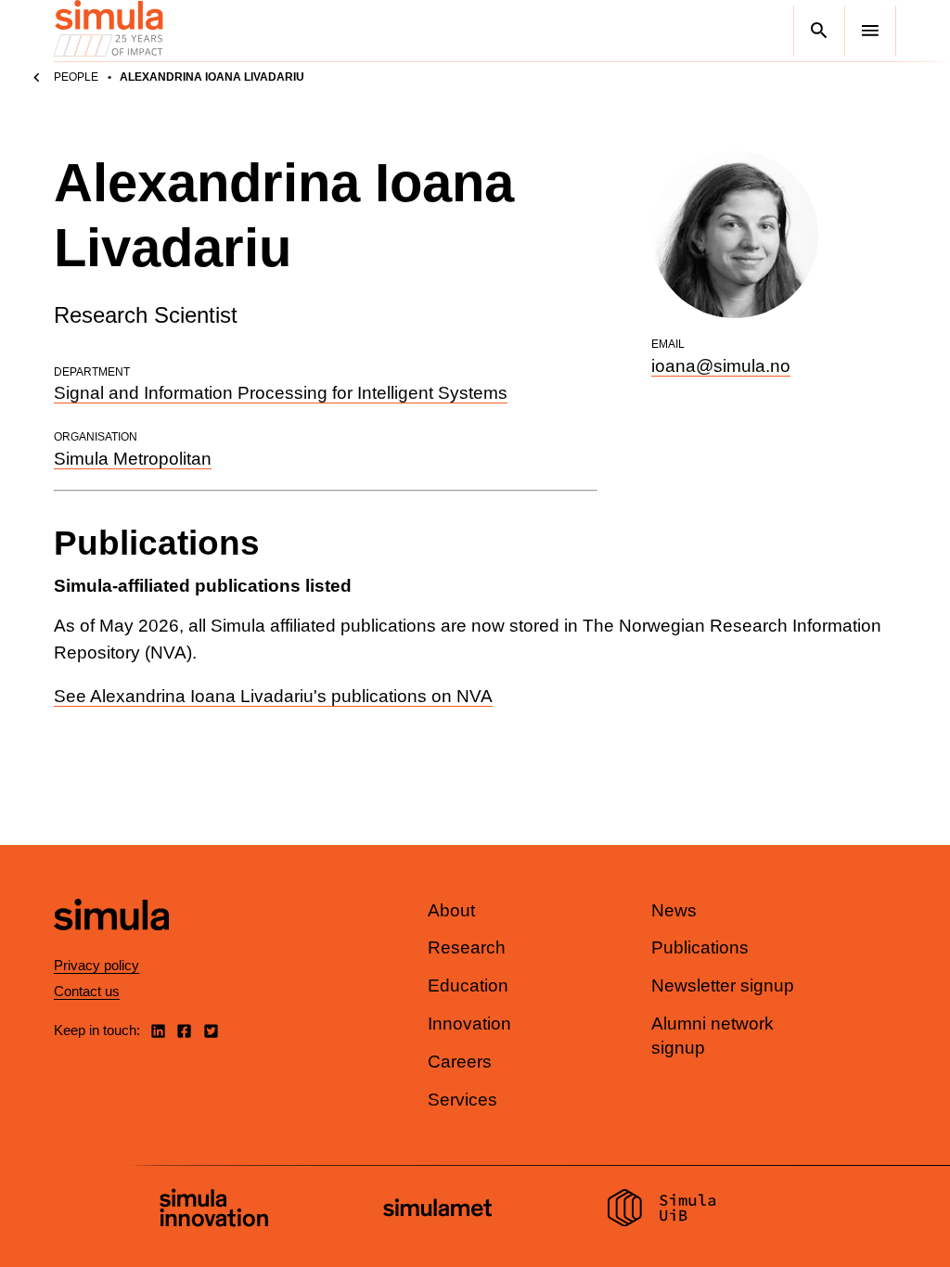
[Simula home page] (111, 945)
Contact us (87, 991)
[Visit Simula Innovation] (214, 1210)
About (451, 910)
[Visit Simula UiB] (662, 1210)
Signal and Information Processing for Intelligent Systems (280, 393)
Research (467, 947)
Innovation (469, 1023)
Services (462, 1099)
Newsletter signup (722, 985)
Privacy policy (96, 965)
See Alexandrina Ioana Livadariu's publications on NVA (273, 696)
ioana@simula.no (720, 366)
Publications (700, 947)
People (76, 77)
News (674, 910)
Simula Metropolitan (133, 458)
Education (468, 985)
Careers (460, 1061)
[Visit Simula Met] (437, 1210)
